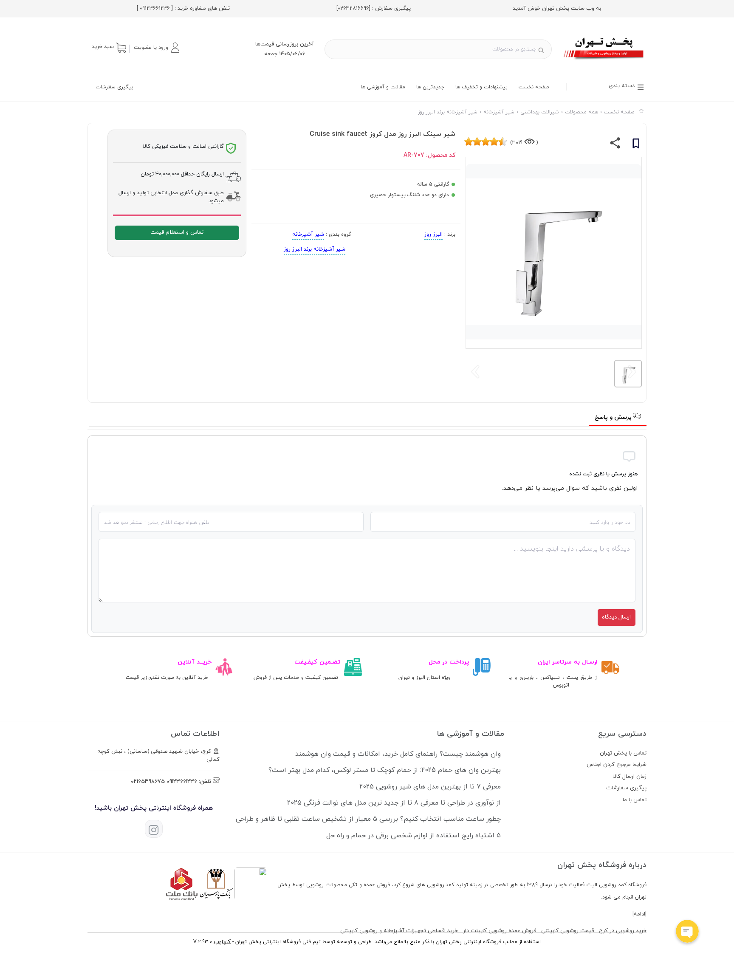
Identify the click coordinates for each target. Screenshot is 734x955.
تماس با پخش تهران (623, 753)
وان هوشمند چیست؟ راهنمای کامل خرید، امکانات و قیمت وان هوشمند (398, 754)
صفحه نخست (534, 87)
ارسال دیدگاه (616, 617)
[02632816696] (353, 8)
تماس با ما (634, 800)
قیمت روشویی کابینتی (567, 931)
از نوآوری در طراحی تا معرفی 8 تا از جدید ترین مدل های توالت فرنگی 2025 (394, 803)
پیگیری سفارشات (114, 87)
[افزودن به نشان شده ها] (636, 144)
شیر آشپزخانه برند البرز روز (314, 249)
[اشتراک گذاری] (615, 144)
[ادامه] (639, 914)
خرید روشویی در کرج (622, 931)
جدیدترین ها (430, 87)
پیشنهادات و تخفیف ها (481, 87)
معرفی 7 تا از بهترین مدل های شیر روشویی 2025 (430, 786)
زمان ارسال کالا (629, 776)
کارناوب (222, 942)
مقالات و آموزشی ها (383, 87)
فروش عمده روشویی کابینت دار (499, 931)
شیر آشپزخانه (308, 234)
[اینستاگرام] (154, 829)
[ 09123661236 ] (155, 8)
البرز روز (433, 234)
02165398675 (148, 781)
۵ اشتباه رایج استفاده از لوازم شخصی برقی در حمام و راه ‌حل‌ (413, 835)
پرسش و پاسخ (614, 417)
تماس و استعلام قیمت (176, 232)
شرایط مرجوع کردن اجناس (616, 765)
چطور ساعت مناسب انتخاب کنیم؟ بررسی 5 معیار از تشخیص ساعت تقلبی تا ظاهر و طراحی (368, 819)
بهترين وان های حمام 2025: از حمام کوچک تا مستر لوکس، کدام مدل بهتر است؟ (384, 770)
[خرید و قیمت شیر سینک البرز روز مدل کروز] (604, 61)
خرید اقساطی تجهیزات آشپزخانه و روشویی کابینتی (399, 931)
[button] (156, 48)
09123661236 (182, 781)
